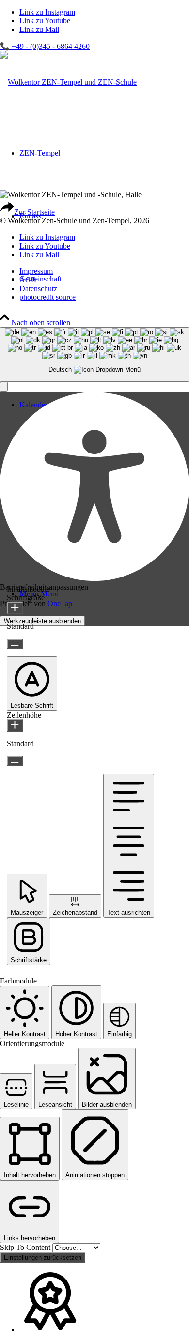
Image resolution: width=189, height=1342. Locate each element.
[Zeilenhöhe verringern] (15, 761)
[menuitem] (104, 271)
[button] (4, 387)
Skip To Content (26, 1247)
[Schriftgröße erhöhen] (15, 608)
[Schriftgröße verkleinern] (15, 644)
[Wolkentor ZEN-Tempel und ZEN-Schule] (68, 82)
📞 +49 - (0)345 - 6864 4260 (45, 46)
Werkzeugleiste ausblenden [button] (42, 620)
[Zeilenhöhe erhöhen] (15, 725)
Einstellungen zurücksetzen (42, 1257)
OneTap (59, 603)
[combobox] (94, 354)
